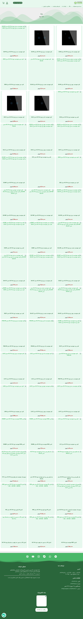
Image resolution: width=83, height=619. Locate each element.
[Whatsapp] (50, 556)
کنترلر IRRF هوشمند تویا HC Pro (69, 542)
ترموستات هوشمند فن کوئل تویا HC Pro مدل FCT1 (14, 477)
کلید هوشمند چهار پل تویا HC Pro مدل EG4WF (14, 215)
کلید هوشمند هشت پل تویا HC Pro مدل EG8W (41, 85)
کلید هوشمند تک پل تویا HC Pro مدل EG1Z (41, 117)
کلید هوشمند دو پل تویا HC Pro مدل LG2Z (14, 379)
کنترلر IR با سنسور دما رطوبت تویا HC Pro (41, 542)
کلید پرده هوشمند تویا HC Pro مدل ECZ (41, 157)
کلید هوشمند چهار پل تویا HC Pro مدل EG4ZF (69, 313)
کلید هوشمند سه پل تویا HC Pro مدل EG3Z (69, 150)
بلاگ (69, 6)
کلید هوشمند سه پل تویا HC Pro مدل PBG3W (69, 379)
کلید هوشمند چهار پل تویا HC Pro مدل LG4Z (41, 412)
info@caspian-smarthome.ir (69, 589)
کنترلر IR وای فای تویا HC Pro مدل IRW (41, 510)
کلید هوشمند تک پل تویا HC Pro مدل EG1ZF (69, 281)
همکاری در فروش (46, 6)
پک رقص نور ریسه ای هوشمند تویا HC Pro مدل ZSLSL (41, 478)
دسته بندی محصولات (77, 6)
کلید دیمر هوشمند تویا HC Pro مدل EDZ (69, 183)
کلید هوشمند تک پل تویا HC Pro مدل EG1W (69, 52)
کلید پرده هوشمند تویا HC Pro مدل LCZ (68, 444)
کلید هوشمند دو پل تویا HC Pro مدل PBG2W (14, 346)
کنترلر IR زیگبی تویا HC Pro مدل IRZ (14, 510)
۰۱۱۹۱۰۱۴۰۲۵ (74, 581)
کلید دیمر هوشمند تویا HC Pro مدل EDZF (14, 313)
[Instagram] (38, 556)
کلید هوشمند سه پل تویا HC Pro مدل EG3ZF (14, 281)
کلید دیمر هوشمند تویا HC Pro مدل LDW (14, 412)
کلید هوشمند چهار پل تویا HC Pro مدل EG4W (69, 85)
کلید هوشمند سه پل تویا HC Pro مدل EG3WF (41, 215)
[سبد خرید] (3, 2)
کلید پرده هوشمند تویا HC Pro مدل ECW (69, 117)
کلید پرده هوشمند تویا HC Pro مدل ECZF (69, 346)
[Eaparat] (27, 556)
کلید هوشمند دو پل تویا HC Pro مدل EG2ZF (41, 281)
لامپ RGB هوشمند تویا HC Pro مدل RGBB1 (41, 444)
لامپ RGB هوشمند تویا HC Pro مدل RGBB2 (14, 444)
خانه (43, 17)
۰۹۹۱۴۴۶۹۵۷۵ (73, 584)
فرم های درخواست (56, 6)
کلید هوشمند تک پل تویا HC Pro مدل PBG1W (41, 346)
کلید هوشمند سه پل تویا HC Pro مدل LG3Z (69, 412)
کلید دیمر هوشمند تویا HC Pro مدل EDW (14, 85)
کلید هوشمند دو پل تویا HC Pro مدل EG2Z (14, 117)
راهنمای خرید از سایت (17, 3)
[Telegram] (55, 556)
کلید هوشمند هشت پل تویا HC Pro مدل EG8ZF (41, 313)
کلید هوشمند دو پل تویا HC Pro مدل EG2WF (69, 215)
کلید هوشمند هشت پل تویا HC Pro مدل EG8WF (69, 248)
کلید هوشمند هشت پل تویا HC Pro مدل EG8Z (14, 150)
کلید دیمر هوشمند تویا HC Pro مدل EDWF (42, 248)
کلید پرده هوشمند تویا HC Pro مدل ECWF (14, 248)
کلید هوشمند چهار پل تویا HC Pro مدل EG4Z (41, 150)
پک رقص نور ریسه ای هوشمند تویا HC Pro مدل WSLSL (69, 478)
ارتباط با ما (64, 6)
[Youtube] (33, 556)
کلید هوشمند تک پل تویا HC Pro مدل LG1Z (41, 379)
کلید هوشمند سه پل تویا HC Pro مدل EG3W (14, 52)
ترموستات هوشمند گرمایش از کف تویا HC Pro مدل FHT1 (69, 511)
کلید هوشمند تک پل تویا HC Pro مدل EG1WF (14, 183)
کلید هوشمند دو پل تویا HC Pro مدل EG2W (41, 52)
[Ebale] (44, 556)
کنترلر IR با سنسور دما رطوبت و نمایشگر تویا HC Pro (14, 542)
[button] (41, 610)
